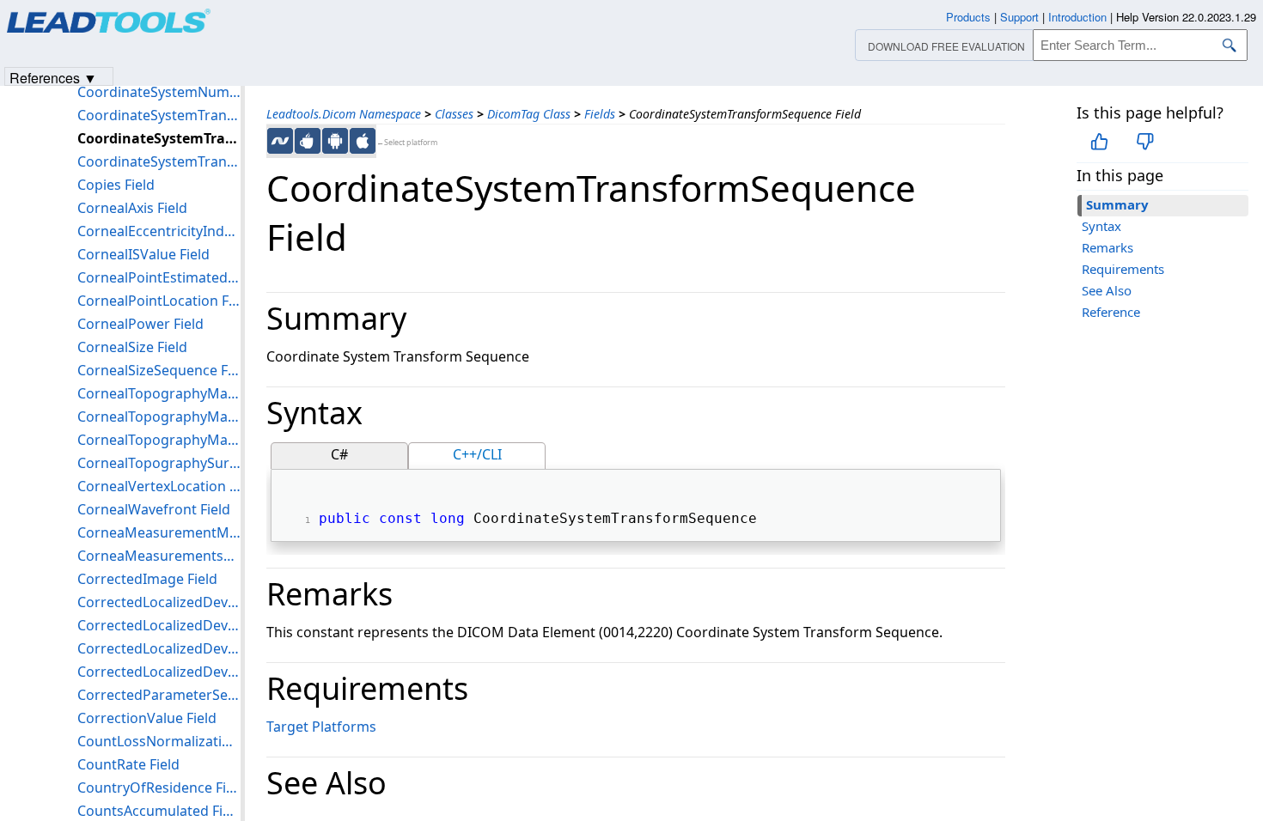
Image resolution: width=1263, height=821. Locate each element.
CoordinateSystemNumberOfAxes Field (159, 91)
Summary (1117, 204)
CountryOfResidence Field (159, 787)
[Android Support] (335, 141)
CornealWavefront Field (153, 509)
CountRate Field (128, 764)
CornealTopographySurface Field (159, 462)
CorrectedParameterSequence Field (159, 694)
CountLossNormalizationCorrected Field (159, 741)
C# (339, 454)
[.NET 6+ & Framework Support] (280, 141)
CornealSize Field (132, 347)
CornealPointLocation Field (159, 300)
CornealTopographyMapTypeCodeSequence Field (159, 439)
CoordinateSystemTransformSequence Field (159, 138)
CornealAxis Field (132, 207)
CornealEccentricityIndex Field (159, 231)
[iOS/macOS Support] (362, 141)
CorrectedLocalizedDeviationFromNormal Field (159, 602)
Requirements (1123, 268)
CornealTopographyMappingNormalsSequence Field (159, 393)
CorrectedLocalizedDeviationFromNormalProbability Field (159, 648)
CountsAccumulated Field (159, 810)
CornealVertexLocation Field (159, 486)
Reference (1111, 311)
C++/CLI (477, 454)
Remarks (1107, 247)
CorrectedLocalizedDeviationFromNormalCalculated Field (159, 625)
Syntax (1101, 225)
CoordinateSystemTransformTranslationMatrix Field (159, 161)
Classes (454, 114)
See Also (1107, 290)
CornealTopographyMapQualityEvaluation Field (159, 416)
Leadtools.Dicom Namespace (343, 114)
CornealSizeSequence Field (159, 370)
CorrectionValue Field (147, 717)
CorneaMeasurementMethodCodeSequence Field (159, 532)
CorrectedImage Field (147, 578)
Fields (599, 114)
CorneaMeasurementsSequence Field (159, 555)
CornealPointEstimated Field (159, 277)
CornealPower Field (140, 323)
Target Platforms (321, 726)
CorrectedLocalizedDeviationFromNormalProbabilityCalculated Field (159, 671)
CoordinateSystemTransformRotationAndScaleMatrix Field (159, 115)
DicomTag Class (528, 114)
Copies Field (116, 184)
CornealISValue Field (143, 254)
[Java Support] (307, 141)
